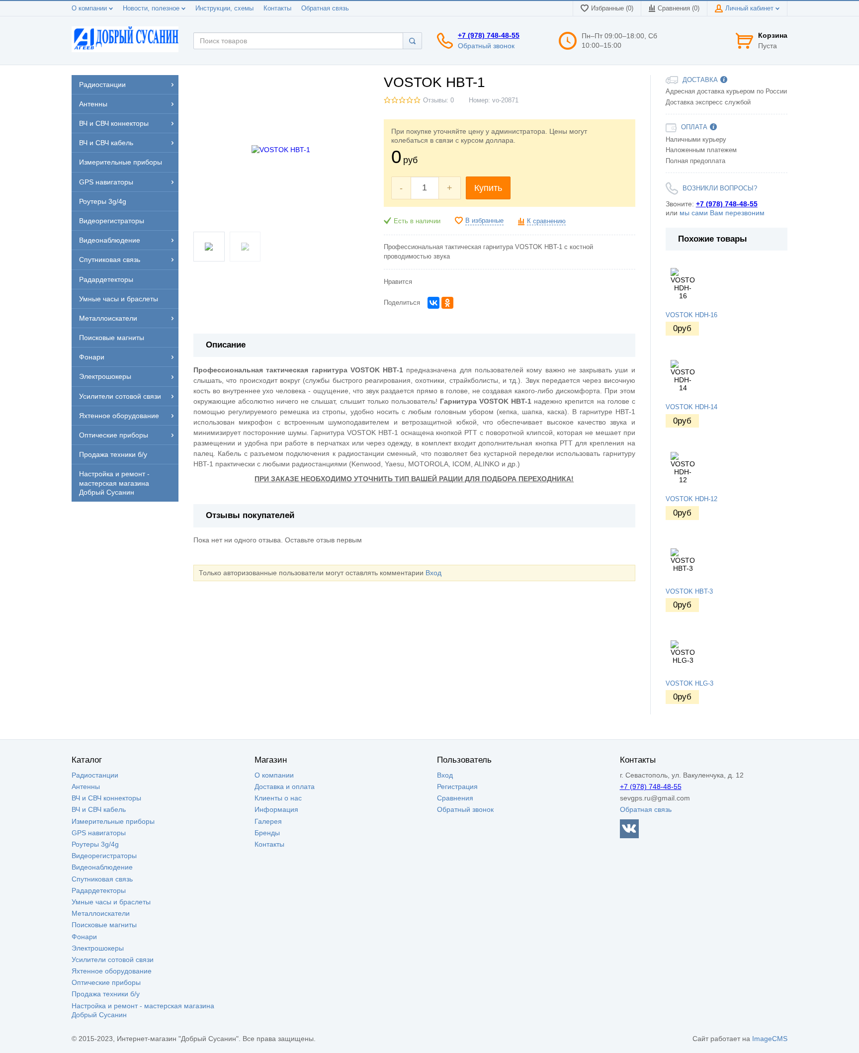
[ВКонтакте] (433, 303)
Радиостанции (95, 775)
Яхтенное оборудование (112, 971)
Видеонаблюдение (102, 867)
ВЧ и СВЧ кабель (99, 809)
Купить (488, 188)
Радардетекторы (99, 890)
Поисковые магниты (104, 925)
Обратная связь (325, 8)
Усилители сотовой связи (113, 960)
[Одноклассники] (447, 303)
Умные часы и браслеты (111, 902)
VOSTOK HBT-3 (689, 591)
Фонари (84, 937)
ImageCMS (769, 1039)
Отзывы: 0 (438, 100)
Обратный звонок (486, 46)
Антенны (86, 786)
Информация (276, 809)
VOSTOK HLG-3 (689, 683)
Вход (433, 573)
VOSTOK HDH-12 (691, 499)
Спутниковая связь (102, 879)
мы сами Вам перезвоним (722, 213)
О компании (90, 8)
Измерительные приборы (113, 821)
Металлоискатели (101, 913)
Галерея (268, 821)
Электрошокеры (98, 948)
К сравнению (546, 221)
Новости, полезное (152, 8)
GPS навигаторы (99, 833)
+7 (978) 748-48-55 (488, 35)
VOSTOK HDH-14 (691, 407)
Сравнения (455, 798)
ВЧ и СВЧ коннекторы (106, 798)
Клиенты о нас (278, 798)
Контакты (277, 8)
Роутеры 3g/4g (95, 844)
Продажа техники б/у (106, 994)
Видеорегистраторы (104, 856)
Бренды (267, 833)
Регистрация (457, 786)
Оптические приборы (106, 982)
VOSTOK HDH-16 (691, 315)
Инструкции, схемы (224, 8)
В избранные (484, 220)
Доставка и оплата (285, 786)
